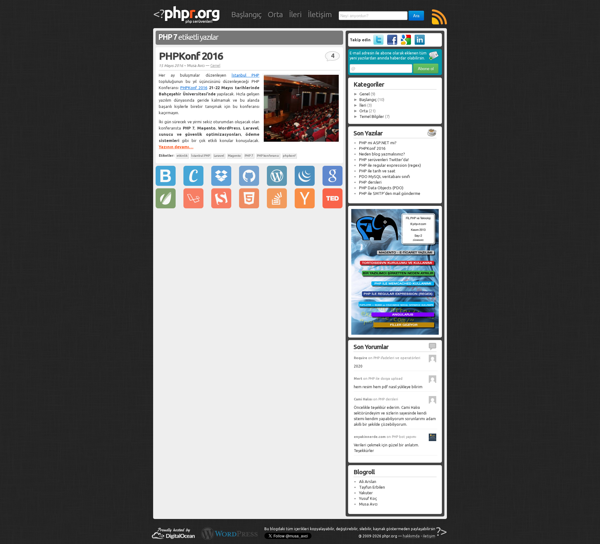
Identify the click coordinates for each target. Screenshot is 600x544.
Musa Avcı (368, 504)
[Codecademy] (193, 184)
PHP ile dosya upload (385, 378)
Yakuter (366, 493)
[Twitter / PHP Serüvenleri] (377, 43)
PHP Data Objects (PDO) (381, 188)
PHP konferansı (268, 155)
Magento (234, 155)
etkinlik (182, 155)
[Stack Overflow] (277, 207)
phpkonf (289, 155)
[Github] (249, 184)
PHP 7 (249, 155)
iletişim (429, 536)
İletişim (320, 14)
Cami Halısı (363, 399)
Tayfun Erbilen (372, 487)
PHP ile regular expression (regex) (390, 165)
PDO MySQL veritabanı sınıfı (384, 176)
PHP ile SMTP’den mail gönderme (389, 193)
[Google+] (404, 43)
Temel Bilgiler (371, 116)
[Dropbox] (221, 184)
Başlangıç (246, 14)
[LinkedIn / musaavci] (418, 43)
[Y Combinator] (305, 207)
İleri (295, 14)
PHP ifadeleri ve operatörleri (396, 358)
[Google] (332, 184)
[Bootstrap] (166, 184)
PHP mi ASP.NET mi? (378, 142)
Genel (215, 66)
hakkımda (411, 536)
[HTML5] (249, 207)
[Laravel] (193, 207)
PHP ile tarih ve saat (377, 171)
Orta (275, 14)
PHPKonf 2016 (191, 56)
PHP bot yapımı (404, 437)
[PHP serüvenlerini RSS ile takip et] (439, 17)
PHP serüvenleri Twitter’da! (384, 159)
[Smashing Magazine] (221, 207)
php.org (192, 12)
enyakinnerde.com (370, 437)
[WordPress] (277, 184)
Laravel (219, 155)
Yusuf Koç (368, 498)
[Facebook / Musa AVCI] (390, 43)
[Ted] (332, 207)
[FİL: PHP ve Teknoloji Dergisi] (395, 333)
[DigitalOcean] (173, 537)
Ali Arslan (367, 481)
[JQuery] (305, 184)
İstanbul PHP (245, 75)
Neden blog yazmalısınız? (382, 154)
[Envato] (166, 207)
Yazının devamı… (176, 147)
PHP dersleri (370, 182)
